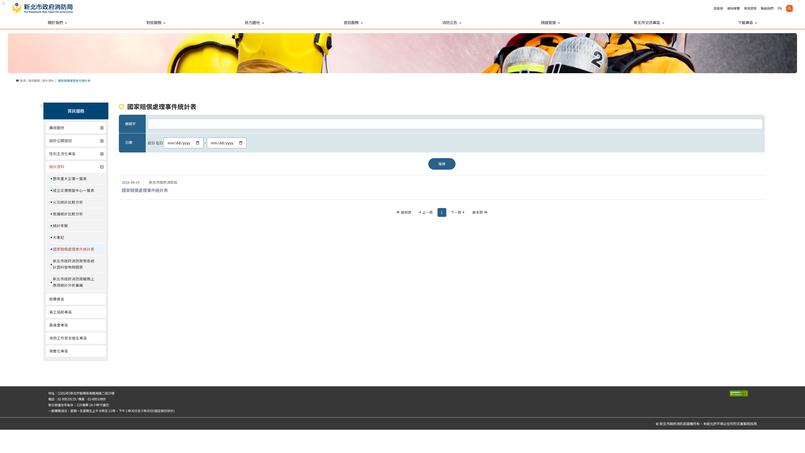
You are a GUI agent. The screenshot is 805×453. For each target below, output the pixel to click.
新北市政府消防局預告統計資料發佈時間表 (73, 264)
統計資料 (48, 80)
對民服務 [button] (153, 22)
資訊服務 (34, 80)
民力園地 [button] (252, 22)
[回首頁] (42, 8)
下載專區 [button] (745, 22)
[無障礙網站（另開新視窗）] (743, 393)
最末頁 (477, 212)
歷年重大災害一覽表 (70, 178)
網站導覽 (733, 8)
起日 (151, 142)
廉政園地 (56, 127)
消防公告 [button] (449, 22)
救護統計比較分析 (68, 213)
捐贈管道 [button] (548, 22)
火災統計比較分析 (68, 202)
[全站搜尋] (789, 8)
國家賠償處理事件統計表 (73, 249)
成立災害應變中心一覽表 (73, 190)
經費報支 (56, 299)
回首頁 (718, 8)
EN (780, 8)
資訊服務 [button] (351, 22)
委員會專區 (58, 325)
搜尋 (441, 163)
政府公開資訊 (60, 140)
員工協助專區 (60, 312)
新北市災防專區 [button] (647, 22)
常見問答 (750, 8)
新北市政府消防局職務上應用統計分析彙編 (73, 282)
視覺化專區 (58, 351)
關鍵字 (130, 123)
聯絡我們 (767, 8)
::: (3, 2)
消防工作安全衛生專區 (68, 338)
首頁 (23, 80)
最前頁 (406, 212)
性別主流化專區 (62, 153)
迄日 (159, 142)
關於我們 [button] (55, 22)
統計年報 (60, 225)
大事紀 (58, 237)
